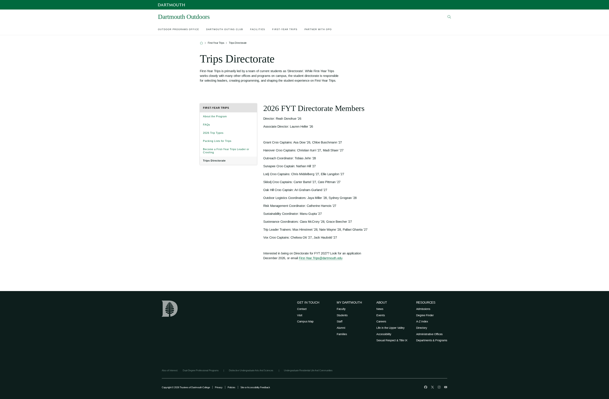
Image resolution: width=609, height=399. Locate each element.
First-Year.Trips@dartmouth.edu (320, 258)
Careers (381, 321)
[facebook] (425, 387)
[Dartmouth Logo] (171, 4)
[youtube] (445, 387)
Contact (302, 309)
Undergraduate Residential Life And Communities (308, 370)
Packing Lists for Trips (217, 141)
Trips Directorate (214, 160)
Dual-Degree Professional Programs (201, 370)
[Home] (201, 43)
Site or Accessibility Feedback (255, 387)
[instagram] (439, 387)
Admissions (423, 309)
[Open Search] (449, 17)
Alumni (341, 327)
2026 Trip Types (213, 133)
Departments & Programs (431, 340)
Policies (231, 387)
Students (342, 315)
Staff (339, 321)
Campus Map (305, 321)
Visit (299, 315)
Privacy (219, 387)
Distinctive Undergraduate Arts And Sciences (251, 370)
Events (380, 315)
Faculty (341, 309)
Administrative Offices (429, 334)
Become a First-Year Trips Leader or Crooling (226, 151)
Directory (421, 327)
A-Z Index (422, 321)
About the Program (215, 116)
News (379, 309)
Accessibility (383, 334)
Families (342, 334)
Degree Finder (425, 315)
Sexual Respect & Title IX (391, 340)
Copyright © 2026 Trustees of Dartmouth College (186, 387)
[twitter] (432, 387)
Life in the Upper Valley (390, 327)
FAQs (206, 124)
